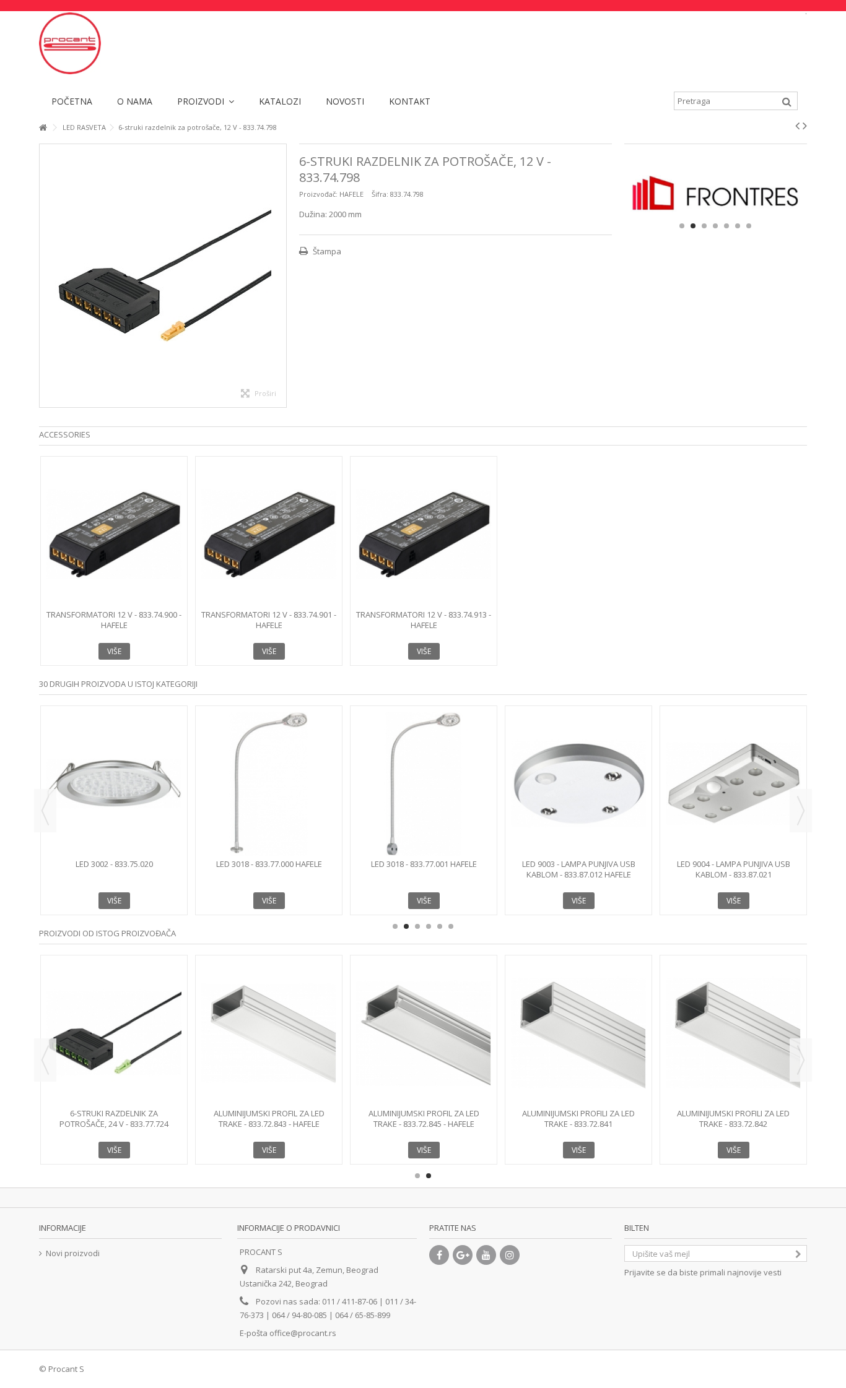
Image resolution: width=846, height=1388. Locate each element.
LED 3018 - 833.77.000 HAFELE (269, 863)
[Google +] (463, 1255)
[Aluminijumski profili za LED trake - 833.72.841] (578, 1033)
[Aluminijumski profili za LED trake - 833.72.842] (733, 1033)
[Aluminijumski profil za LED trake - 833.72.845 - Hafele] (423, 1033)
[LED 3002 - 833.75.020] (113, 784)
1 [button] (681, 225)
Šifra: (380, 194)
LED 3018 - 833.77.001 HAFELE (424, 863)
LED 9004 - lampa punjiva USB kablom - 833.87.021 (733, 869)
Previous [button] (45, 810)
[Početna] (42, 128)
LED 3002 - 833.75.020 (114, 863)
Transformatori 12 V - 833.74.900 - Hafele (113, 620)
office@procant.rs (302, 1332)
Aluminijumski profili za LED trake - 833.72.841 (578, 1118)
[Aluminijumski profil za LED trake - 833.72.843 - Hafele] (268, 1033)
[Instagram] (510, 1255)
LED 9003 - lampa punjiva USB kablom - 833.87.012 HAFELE (578, 869)
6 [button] (737, 225)
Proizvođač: (318, 194)
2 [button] (693, 225)
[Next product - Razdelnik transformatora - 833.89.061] (805, 125)
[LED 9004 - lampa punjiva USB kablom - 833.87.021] (733, 784)
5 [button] (726, 225)
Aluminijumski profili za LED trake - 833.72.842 (733, 1118)
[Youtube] (486, 1255)
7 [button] (748, 225)
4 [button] (715, 225)
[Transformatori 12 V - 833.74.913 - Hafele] (423, 534)
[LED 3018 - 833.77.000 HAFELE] (268, 784)
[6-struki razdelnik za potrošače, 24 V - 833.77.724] (113, 1033)
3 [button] (704, 225)
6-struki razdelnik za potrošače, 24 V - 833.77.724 (113, 1118)
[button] (205, 100)
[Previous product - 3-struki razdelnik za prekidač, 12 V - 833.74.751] (797, 125)
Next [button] (801, 810)
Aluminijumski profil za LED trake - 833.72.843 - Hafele (269, 1118)
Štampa (326, 251)
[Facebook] (439, 1255)
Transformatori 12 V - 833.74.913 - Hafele (423, 620)
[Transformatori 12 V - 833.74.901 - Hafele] (268, 534)
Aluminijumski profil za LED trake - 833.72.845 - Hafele (423, 1118)
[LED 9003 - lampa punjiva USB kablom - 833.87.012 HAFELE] (578, 784)
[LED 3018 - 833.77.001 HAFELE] (423, 784)
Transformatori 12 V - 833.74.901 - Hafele (268, 620)
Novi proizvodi (73, 1253)
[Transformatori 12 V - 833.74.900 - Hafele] (113, 534)
